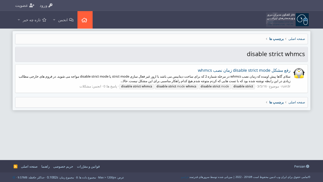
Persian (300, 166)
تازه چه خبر (32, 19)
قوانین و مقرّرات (88, 166)
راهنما (45, 166)
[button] (54, 20)
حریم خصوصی (63, 166)
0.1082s (52, 177)
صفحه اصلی (85, 20)
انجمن (63, 19)
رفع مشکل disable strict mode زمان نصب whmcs (244, 70)
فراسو (185, 177)
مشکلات (85, 86)
